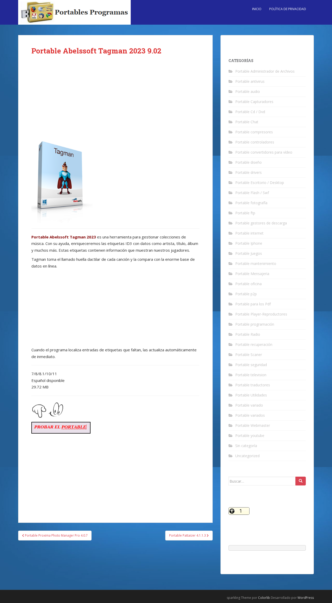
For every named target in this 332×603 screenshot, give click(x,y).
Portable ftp (245, 212)
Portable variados (250, 415)
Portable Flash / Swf (252, 192)
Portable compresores (254, 131)
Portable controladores (254, 142)
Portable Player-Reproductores (261, 314)
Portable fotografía (251, 202)
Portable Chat (246, 121)
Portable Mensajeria (252, 273)
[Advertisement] (115, 101)
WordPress (306, 597)
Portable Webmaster (252, 425)
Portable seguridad (251, 364)
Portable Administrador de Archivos (265, 71)
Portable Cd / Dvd (250, 111)
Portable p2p (246, 293)
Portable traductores (252, 384)
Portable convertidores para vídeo (263, 152)
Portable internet (249, 233)
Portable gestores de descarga (261, 223)
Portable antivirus (250, 81)
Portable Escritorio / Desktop (259, 182)
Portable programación (254, 324)
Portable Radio (247, 334)
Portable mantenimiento (255, 263)
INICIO (256, 9)
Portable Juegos (248, 253)
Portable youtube (249, 435)
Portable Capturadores (254, 101)
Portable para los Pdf (253, 304)
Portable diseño (248, 162)
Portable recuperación (253, 344)
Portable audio (247, 91)
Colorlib (264, 597)
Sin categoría (246, 445)
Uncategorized (247, 455)
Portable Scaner (248, 354)
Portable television (250, 374)
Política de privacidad (287, 9)
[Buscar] (300, 481)
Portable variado (249, 405)
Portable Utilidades (251, 395)
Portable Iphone (248, 243)
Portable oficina (248, 283)
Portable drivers (248, 172)
